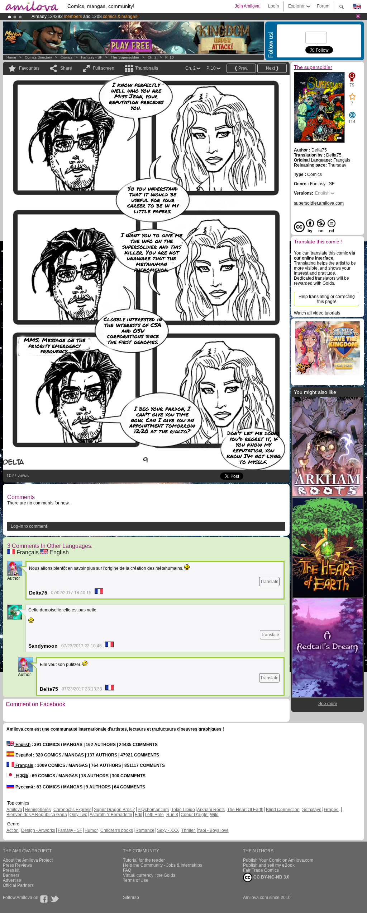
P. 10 (169, 57)
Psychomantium (153, 809)
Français (27, 552)
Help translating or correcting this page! (327, 299)
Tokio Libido (183, 809)
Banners (11, 875)
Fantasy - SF (91, 57)
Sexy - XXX (168, 830)
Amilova (14, 809)
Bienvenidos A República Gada (36, 814)
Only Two (78, 814)
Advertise (12, 880)
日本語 (21, 775)
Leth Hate (154, 814)
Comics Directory (38, 57)
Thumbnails (146, 68)
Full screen (103, 68)
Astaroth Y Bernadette (111, 814)
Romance (144, 830)
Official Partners (18, 885)
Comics (66, 57)
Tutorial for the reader (144, 860)
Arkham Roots (211, 809)
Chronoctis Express (72, 809)
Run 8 (172, 814)
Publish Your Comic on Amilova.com (278, 860)
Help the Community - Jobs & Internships (162, 865)
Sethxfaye (311, 809)
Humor (91, 830)
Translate (269, 581)
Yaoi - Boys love (213, 830)
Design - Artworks (38, 830)
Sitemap (131, 897)
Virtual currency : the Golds (149, 875)
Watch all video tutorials (317, 313)
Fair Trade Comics (261, 870)
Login (273, 6)
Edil (138, 814)
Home (11, 57)
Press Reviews (17, 865)
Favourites (29, 68)
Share (66, 68)
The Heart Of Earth (245, 809)
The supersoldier (125, 57)
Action (12, 830)
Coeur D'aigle (195, 814)
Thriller (188, 830)
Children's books (116, 830)
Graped (331, 809)
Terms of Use (135, 880)
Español (23, 755)
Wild (214, 814)
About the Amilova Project (28, 860)
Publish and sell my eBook (269, 865)
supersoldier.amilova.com (319, 203)
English (58, 552)
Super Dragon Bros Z (114, 809)
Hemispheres (38, 809)
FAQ (127, 870)
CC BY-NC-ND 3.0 (271, 877)
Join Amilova (247, 6)
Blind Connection (283, 809)
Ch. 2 (152, 57)
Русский (23, 786)
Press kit (11, 870)
